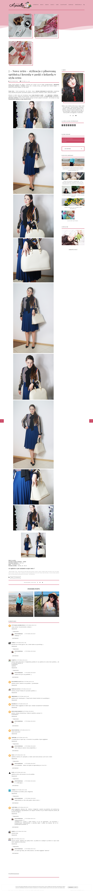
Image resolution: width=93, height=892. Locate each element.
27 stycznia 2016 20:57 (30, 763)
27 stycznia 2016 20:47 (30, 633)
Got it (76, 887)
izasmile (13, 789)
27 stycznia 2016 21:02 (30, 848)
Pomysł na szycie (16, 689)
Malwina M (14, 703)
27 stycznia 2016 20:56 (30, 746)
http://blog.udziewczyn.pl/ (18, 625)
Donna (13, 642)
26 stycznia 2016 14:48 (21, 789)
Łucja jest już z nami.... (73, 220)
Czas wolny (63, 4)
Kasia (13, 755)
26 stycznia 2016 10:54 (22, 737)
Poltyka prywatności (68, 138)
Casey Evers (14, 807)
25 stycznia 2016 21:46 (20, 642)
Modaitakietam (15, 730)
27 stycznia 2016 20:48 (30, 651)
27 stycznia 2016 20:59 (30, 798)
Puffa (13, 772)
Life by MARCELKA (19, 633)
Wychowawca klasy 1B (17, 681)
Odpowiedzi (16, 631)
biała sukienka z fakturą (33, 571)
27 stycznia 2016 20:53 (30, 721)
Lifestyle (36, 4)
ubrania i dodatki (42, 571)
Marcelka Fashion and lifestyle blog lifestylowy (40, 572)
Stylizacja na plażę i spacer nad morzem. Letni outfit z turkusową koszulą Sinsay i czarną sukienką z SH (73, 169)
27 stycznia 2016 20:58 (30, 781)
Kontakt (71, 4)
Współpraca (78, 4)
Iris (12, 838)
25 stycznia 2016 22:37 (25, 689)
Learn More (71, 887)
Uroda (47, 4)
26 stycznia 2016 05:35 (28, 711)
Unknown (14, 737)
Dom (57, 4)
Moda (41, 4)
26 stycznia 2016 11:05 (19, 755)
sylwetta (14, 660)
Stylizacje (17, 577)
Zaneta (13, 831)
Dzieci (52, 4)
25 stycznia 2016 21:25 (30, 625)
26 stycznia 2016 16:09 (20, 831)
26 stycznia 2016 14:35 (20, 772)
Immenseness (15, 696)
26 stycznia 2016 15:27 (22, 807)
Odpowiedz (14, 628)
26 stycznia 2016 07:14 (24, 730)
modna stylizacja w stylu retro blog (52, 571)
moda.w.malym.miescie (17, 711)
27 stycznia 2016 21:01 (30, 818)
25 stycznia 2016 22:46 (23, 696)
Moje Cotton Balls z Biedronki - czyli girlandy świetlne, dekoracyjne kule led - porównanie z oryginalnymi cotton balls (73, 182)
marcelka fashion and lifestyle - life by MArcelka (26, 574)
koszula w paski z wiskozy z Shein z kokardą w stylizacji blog (20, 572)
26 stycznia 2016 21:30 (19, 838)
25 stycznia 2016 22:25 (28, 681)
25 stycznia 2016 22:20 (21, 660)
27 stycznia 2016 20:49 (30, 672)
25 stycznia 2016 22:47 (22, 703)
